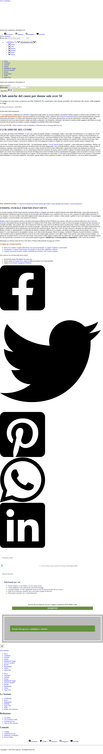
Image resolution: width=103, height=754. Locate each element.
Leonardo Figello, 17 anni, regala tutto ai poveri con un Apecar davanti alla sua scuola (35, 589)
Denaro (13, 48)
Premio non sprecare (10, 613)
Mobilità (6, 704)
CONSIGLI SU (11, 42)
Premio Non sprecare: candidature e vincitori (29, 629)
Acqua (13, 44)
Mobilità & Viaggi (10, 68)
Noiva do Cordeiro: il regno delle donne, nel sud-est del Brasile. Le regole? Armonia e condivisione (35, 247)
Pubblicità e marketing (11, 735)
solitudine (26, 115)
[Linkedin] (50, 525)
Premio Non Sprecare (11, 709)
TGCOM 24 (31, 30)
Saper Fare (7, 77)
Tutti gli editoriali (7, 574)
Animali (6, 65)
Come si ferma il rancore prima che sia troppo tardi (55, 566)
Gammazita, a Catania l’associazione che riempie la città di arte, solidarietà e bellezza (31, 249)
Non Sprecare (4, 650)
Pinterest (28, 263)
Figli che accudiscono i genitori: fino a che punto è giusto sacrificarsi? (30, 591)
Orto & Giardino (9, 70)
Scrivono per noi (9, 721)
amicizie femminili (66, 116)
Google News (18, 261)
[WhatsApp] (50, 480)
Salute (13, 52)
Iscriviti (52, 608)
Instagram (21, 263)
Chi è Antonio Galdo (10, 719)
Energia (13, 50)
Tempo (13, 54)
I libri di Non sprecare (11, 723)
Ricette (6, 72)
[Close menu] (2, 646)
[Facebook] (50, 288)
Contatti (6, 731)
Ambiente (7, 63)
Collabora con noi (9, 733)
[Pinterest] (50, 434)
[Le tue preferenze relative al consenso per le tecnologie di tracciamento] (2, 565)
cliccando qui (27, 259)
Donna (6, 66)
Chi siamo (7, 718)
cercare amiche (53, 144)
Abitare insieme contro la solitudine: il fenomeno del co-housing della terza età (37, 125)
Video (6, 707)
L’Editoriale (8, 698)
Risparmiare (8, 74)
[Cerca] (28, 38)
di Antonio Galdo (7, 558)
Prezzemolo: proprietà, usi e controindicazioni (22, 593)
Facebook (14, 263)
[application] (18, 42)
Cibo (12, 46)
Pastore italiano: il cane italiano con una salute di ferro (25, 586)
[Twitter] (50, 361)
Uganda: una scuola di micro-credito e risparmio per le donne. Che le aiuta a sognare (31, 251)
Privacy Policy (8, 737)
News (6, 61)
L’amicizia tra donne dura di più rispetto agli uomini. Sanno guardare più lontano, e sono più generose (50, 204)
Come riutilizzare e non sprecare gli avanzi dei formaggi (25, 588)
